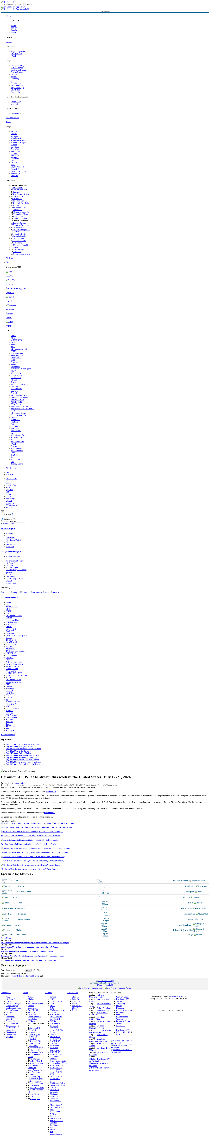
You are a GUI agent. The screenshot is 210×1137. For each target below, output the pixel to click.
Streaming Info (36, 785)
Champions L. (11, 479)
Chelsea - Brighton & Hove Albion (100, 1031)
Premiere (14, 446)
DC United (16, 205)
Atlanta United (36, 1061)
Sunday (14, 32)
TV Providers (72, 993)
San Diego (34, 1094)
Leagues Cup (16, 102)
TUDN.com (15, 459)
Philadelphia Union (20, 214)
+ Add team (10, 533)
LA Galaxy (17, 243)
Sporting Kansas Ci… (21, 254)
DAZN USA (16, 378)
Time (15, 519)
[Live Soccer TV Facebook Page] (100, 1061)
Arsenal (14, 131)
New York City (35, 1041)
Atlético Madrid (17, 151)
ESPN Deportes (17, 355)
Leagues (9, 42)
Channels (9, 262)
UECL (8, 483)
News (8, 472)
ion (12, 433)
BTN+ (13, 411)
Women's (9, 474)
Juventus (14, 154)
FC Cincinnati (17, 196)
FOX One (15, 426)
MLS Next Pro (16, 437)
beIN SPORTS (16, 340)
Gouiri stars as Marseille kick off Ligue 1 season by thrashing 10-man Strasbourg (30, 960)
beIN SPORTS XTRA (19, 406)
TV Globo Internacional (15, 651)
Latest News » (6, 938)
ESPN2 (14, 351)
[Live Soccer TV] (8, 2)
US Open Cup (16, 54)
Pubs (118, 1014)
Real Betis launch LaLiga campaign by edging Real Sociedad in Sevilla (27, 951)
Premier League (17, 72)
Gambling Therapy (176, 996)
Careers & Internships (124, 1010)
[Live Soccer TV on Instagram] (100, 1070)
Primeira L (10, 503)
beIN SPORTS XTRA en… (56, 1077)
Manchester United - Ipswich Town (98, 1040)
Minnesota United (37, 1088)
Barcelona (15, 147)
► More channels (8, 735)
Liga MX (14, 104)
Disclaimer (120, 1008)
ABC (13, 338)
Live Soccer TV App (124, 999)
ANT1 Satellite (17, 402)
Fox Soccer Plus (17, 353)
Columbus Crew (36, 1052)
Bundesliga (15, 79)
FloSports (14, 424)
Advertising (120, 1003)
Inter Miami (33, 1030)
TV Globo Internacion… (55, 1049)
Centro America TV (18, 415)
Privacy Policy (16, 976)
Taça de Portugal (17, 88)
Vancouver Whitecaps (33, 1066)
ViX (12, 462)
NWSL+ (14, 444)
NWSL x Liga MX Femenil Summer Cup (85, 785)
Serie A (14, 77)
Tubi (12, 457)
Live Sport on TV (123, 1030)
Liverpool (14, 136)
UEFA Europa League (14, 578)
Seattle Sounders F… (21, 247)
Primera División (49, 785)
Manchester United (18, 140)
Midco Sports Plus (18, 435)
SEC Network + (17, 451)
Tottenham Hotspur (18, 142)
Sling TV (75, 997)
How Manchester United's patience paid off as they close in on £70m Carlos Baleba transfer (35, 943)
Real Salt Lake (18, 238)
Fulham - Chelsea (103, 1010)
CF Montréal (18, 216)
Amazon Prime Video (19, 397)
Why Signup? (38, 970)
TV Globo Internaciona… (21, 384)
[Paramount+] (36, 592)
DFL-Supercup (17, 85)
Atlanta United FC (20, 218)
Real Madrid (15, 149)
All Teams (10, 258)
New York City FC (19, 201)
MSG (13, 439)
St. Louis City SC (19, 234)
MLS (8, 487)
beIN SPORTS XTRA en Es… (18, 675)
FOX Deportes (16, 389)
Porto (13, 165)
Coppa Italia (15, 92)
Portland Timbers (19, 241)
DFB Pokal (15, 90)
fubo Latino (15, 428)
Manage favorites (10, 523)
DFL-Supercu (11, 505)
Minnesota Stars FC (21, 245)
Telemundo (15, 382)
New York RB (35, 1043)
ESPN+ (14, 360)
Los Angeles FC (18, 227)
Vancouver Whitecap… (21, 225)
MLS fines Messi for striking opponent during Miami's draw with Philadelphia (29, 947)
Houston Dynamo (19, 223)
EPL (7, 492)
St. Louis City (34, 1076)
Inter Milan (15, 156)
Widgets (119, 1001)
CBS (13, 342)
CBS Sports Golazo (18, 413)
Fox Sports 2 (16, 362)
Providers (120, 1012)
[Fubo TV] (5, 592)
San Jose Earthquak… (21, 230)
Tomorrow (15, 28)
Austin (32, 1096)
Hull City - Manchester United (97, 996)
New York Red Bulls (20, 203)
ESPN (13, 344)
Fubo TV (75, 999)
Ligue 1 (14, 81)
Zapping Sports (17, 464)
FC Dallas (16, 232)
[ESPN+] (55, 592)
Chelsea (14, 134)
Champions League (18, 65)
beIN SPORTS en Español (16, 635)
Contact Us (120, 1026)
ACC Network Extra (19, 395)
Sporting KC (35, 1099)
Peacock (14, 393)
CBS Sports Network (19, 349)
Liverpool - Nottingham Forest (97, 1027)
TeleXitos (14, 455)
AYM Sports (16, 404)
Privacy (119, 1006)
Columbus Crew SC (21, 212)
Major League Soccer (19, 51)
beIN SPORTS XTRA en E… (22, 409)
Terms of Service (32, 976)
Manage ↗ (10, 528)
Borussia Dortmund (18, 169)
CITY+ (14, 417)
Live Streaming (23, 785)
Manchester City (17, 138)
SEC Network (16, 448)
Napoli (13, 160)
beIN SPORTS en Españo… (22, 369)
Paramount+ (15, 367)
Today (13, 26)
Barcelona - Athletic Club (97, 1018)
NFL (123, 1032)
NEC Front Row (17, 442)
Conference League (18, 70)
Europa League (17, 68)
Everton (14, 145)
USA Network (16, 375)
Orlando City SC (19, 207)
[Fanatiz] (46, 592)
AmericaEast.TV (17, 400)
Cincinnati (33, 1037)
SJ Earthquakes (35, 1072)
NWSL (13, 56)
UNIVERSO (16, 386)
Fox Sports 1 (16, 358)
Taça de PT (10, 507)
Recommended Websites (122, 1018)
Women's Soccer (122, 997)
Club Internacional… (20, 190)
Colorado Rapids (18, 236)
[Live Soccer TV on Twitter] (100, 1066)
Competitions (6, 551)
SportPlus (14, 453)
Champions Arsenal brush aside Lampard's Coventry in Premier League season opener (33, 956)
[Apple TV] (25, 592)
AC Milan (15, 158)
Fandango (15, 422)
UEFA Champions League (16, 570)
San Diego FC (19, 249)
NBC (13, 347)
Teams (8, 122)
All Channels (11, 468)
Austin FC (17, 252)
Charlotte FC (17, 199)
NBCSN (14, 380)
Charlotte (33, 1039)
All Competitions (12, 118)
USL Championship (109, 785)
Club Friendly (16, 113)
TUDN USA (16, 373)
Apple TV (15, 364)
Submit (28, 970)
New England (34, 1034)
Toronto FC (17, 210)
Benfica (14, 162)
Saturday (14, 30)
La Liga (14, 74)
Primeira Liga (16, 83)
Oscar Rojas (19, 783)
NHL (129, 1032)
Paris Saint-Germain (18, 171)
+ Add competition (13, 556)
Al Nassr (14, 176)
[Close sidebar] (2, 768)
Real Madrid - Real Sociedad (98, 1014)
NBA (118, 1032)
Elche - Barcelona (104, 1008)
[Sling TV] (15, 592)
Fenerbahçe (15, 173)
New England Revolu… (21, 194)
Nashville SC (17, 188)
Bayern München (17, 167)
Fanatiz (13, 336)
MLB (118, 1034)
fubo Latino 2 (16, 431)
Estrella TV (15, 420)
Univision (14, 391)
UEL (8, 481)
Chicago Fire (17, 192)
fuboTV (14, 371)
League (7, 519)
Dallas (31, 1074)
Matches (9, 16)
